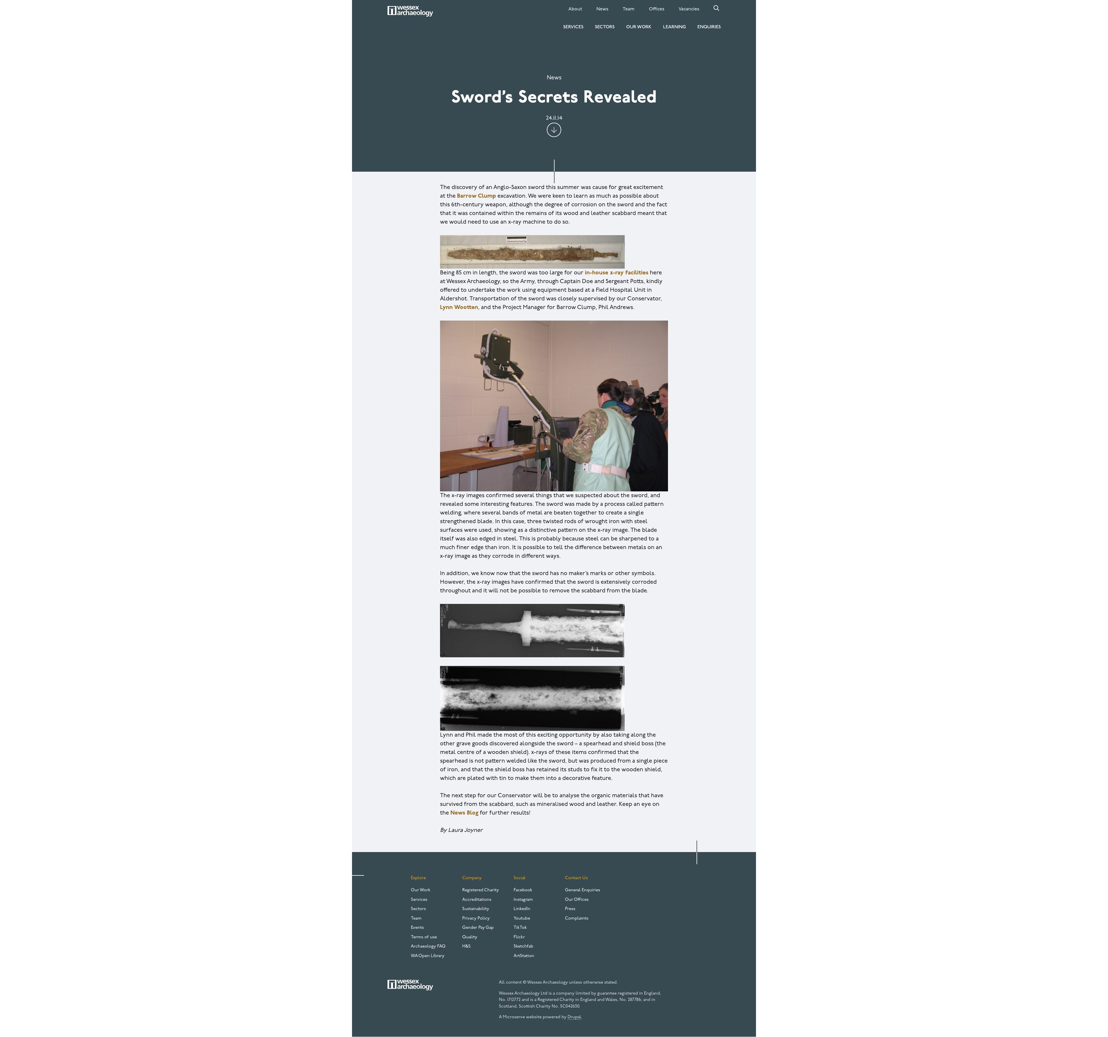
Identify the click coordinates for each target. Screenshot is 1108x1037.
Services (573, 27)
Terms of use (424, 937)
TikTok (520, 928)
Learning (674, 27)
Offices (656, 9)
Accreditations (476, 900)
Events (417, 928)
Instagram (523, 900)
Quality (469, 937)
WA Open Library (427, 956)
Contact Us (576, 878)
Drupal (574, 1017)
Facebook (523, 890)
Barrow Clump (476, 196)
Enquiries (709, 27)
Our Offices (577, 900)
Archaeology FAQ (428, 946)
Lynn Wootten (459, 307)
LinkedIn (522, 909)
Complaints (576, 918)
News (602, 9)
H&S (466, 946)
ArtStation (524, 956)
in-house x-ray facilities (616, 273)
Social (519, 878)
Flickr (519, 937)
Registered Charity (480, 890)
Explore (418, 878)
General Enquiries (582, 890)
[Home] (410, 11)
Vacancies (689, 9)
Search (716, 8)
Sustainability (475, 909)
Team (629, 9)
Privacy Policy (476, 918)
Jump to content (554, 130)
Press (570, 909)
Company (472, 878)
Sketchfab (523, 946)
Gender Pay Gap (478, 928)
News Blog (464, 813)
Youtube (522, 918)
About (575, 9)
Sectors (605, 27)
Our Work (639, 27)
